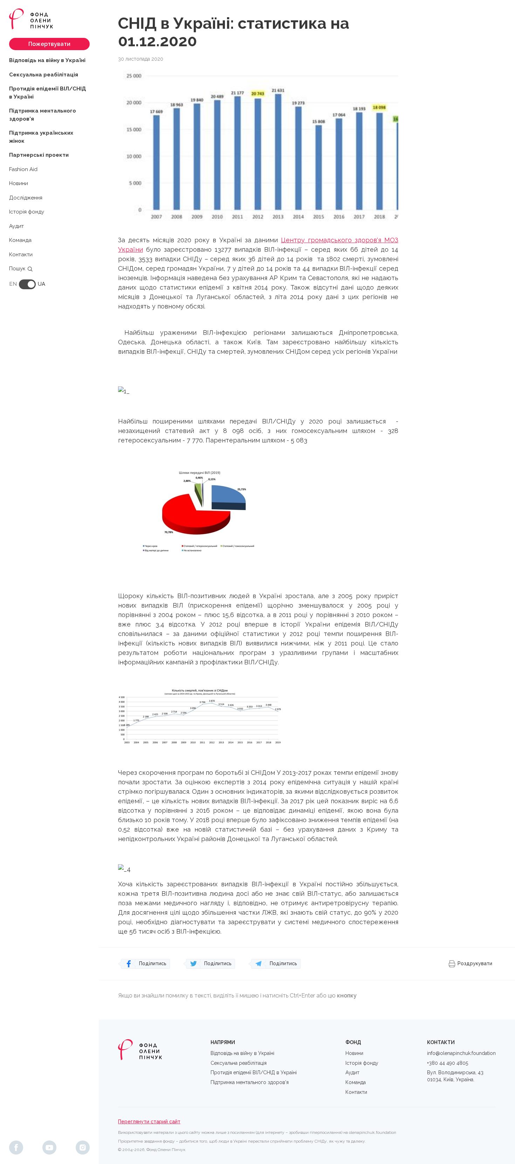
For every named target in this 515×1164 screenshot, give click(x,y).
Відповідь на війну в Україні (47, 60)
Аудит (16, 226)
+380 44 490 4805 (447, 1063)
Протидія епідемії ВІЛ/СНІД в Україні (47, 93)
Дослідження (25, 198)
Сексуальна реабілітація (43, 75)
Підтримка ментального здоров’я (42, 115)
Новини (18, 183)
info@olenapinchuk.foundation (461, 1053)
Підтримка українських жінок (41, 137)
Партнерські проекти (39, 155)
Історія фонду (26, 212)
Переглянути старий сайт (149, 1121)
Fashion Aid (23, 169)
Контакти (21, 254)
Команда (20, 240)
